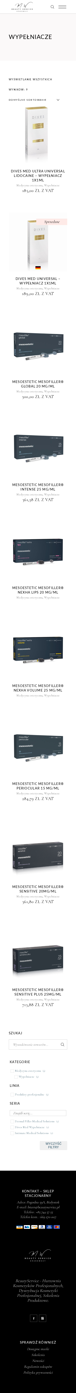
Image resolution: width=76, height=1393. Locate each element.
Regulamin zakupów (38, 1366)
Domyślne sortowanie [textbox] (28, 100)
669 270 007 (48, 1217)
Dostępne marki (38, 1349)
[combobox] (33, 100)
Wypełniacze (52, 185)
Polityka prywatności (38, 1372)
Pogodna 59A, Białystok (43, 1202)
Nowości (38, 1361)
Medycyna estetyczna (29, 185)
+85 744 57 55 (44, 1212)
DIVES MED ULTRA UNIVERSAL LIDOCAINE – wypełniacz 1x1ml (38, 176)
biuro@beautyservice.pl (43, 1207)
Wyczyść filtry (54, 1145)
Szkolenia (38, 1355)
